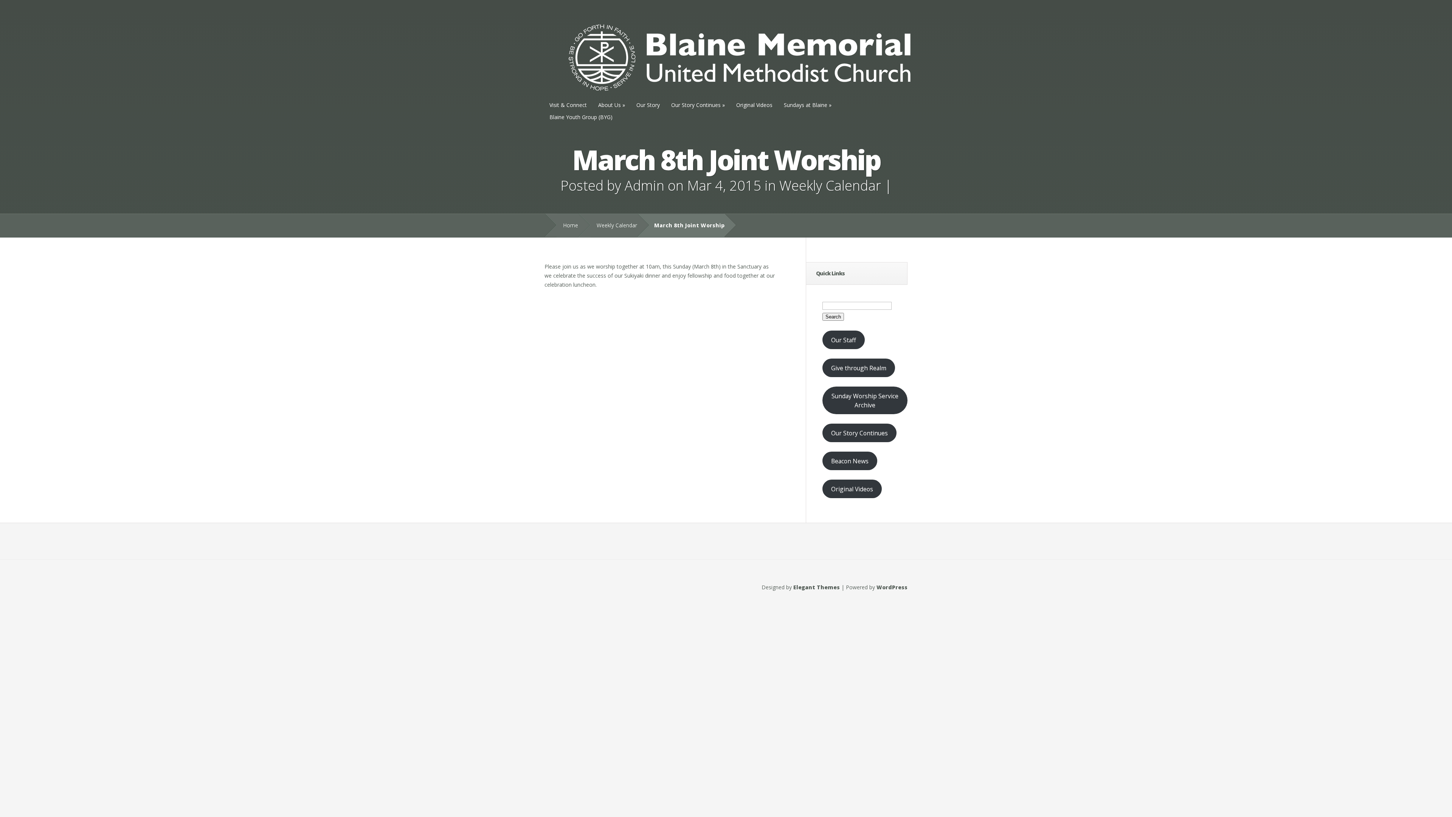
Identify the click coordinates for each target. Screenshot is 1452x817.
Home (570, 225)
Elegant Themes (816, 587)
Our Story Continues (698, 105)
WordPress (892, 587)
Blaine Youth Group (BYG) (581, 117)
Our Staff (843, 340)
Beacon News (850, 461)
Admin (644, 185)
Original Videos (754, 105)
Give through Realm (858, 368)
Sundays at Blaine (807, 105)
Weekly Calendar (830, 185)
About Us (611, 105)
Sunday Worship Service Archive (864, 400)
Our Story (648, 105)
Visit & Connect (568, 105)
